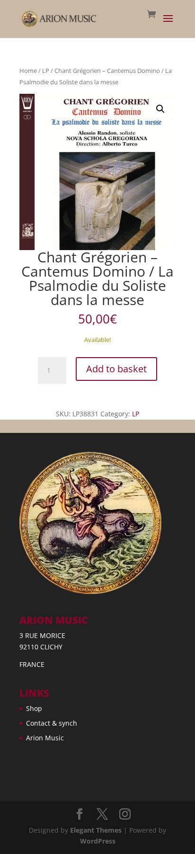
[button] (160, 108)
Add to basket (116, 368)
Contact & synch (51, 723)
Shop (34, 708)
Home (28, 70)
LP (45, 70)
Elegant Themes (96, 830)
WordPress (97, 840)
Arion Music (45, 737)
